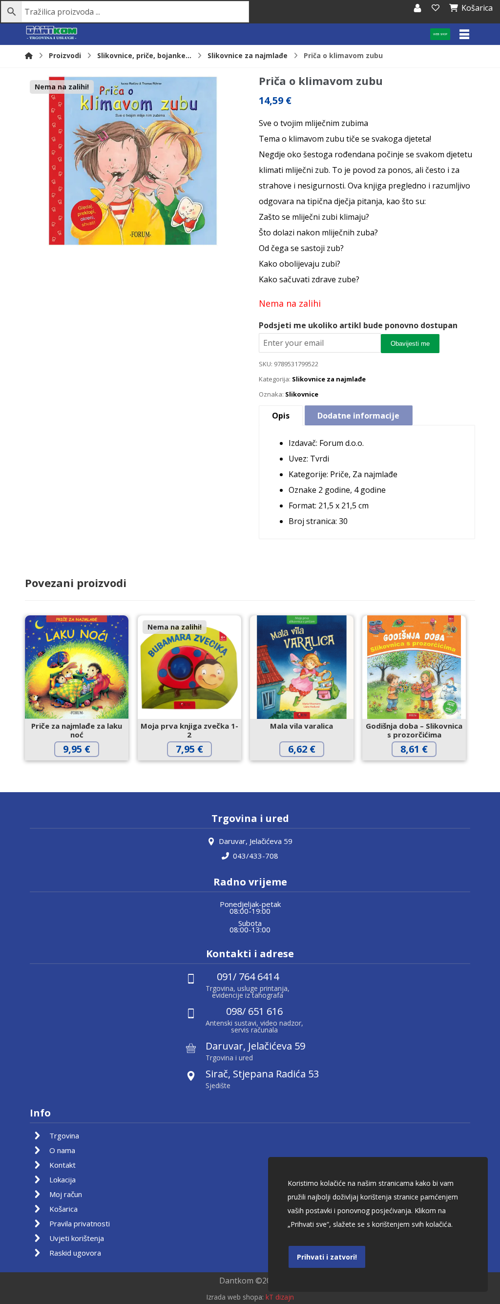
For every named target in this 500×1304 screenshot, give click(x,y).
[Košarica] (435, 8)
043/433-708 (255, 856)
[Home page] (29, 55)
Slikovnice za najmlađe (329, 379)
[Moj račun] (417, 8)
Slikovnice (301, 394)
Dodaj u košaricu (84, 769)
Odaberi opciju (197, 769)
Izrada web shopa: (235, 1297)
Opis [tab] (281, 415)
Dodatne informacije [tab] (358, 415)
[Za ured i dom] (52, 33)
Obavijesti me (410, 343)
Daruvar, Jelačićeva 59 (255, 841)
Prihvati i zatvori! (327, 1257)
